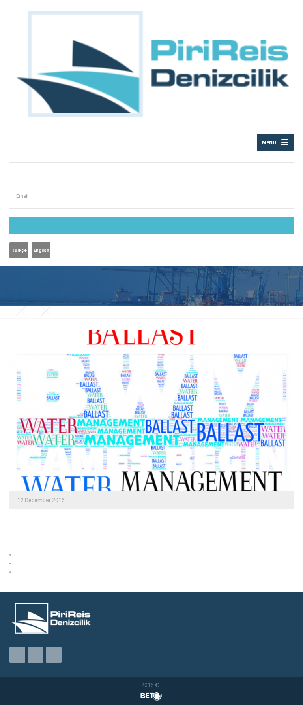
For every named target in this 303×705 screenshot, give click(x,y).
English (41, 250)
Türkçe (19, 250)
